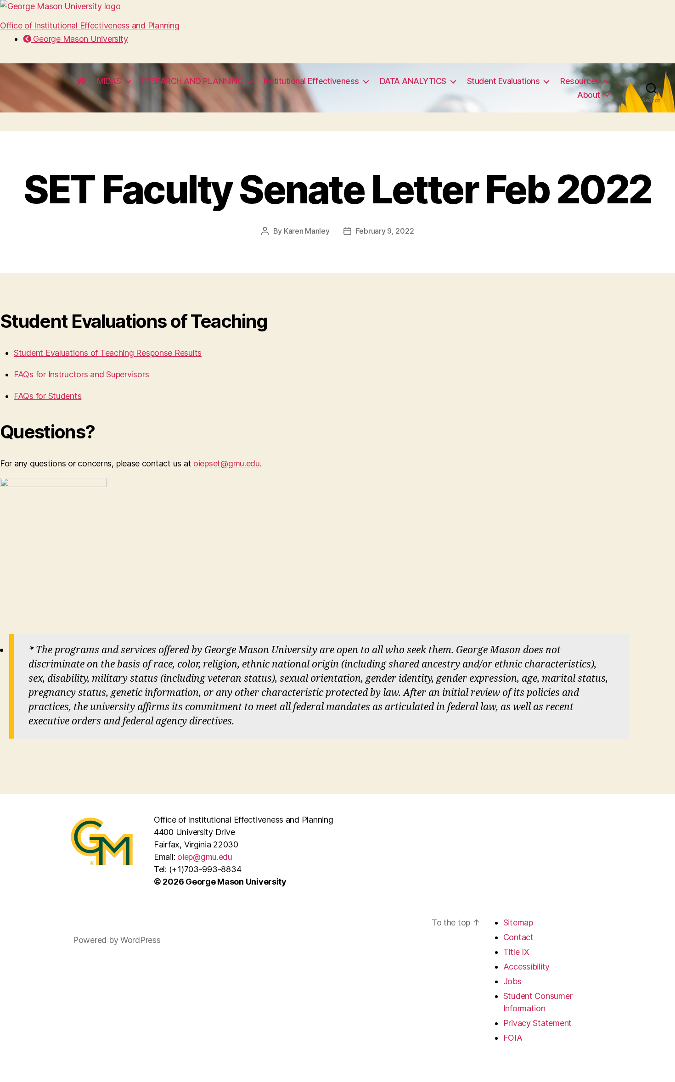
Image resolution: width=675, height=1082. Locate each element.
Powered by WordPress (117, 940)
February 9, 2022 (385, 230)
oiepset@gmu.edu (226, 463)
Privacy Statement (537, 1023)
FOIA (513, 1038)
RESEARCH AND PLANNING (192, 81)
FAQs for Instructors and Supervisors (81, 374)
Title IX (516, 952)
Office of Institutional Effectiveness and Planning (90, 25)
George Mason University (79, 39)
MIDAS (109, 81)
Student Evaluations (503, 81)
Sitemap (518, 922)
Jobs (512, 981)
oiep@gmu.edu (204, 857)
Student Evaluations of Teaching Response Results (108, 353)
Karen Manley (307, 230)
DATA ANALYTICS (413, 81)
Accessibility (526, 966)
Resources (580, 81)
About (588, 95)
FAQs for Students (47, 396)
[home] (81, 81)
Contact (518, 937)
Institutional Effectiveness (311, 81)
